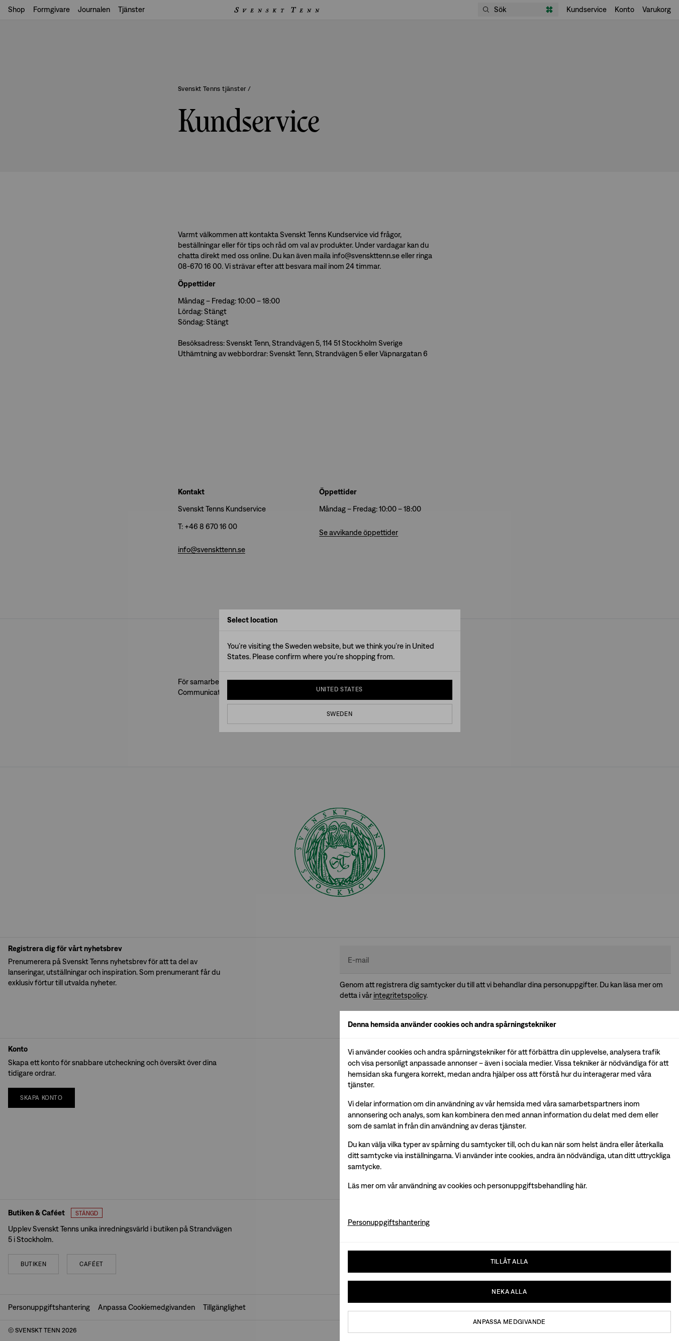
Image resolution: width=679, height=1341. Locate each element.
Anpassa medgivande (509, 1321)
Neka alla (509, 1291)
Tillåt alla (509, 1261)
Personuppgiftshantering (389, 1222)
